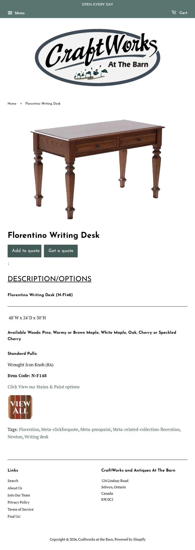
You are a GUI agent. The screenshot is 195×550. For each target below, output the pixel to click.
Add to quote (26, 251)
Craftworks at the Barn (95, 539)
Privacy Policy (18, 502)
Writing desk (36, 437)
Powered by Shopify (130, 539)
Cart (182, 13)
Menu (19, 12)
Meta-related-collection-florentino (146, 429)
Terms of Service (21, 509)
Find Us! (14, 516)
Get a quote (60, 251)
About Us (15, 488)
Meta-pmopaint (95, 429)
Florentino (29, 429)
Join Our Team (19, 495)
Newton (15, 437)
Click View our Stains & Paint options (43, 387)
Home (12, 103)
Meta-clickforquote (59, 429)
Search (13, 480)
